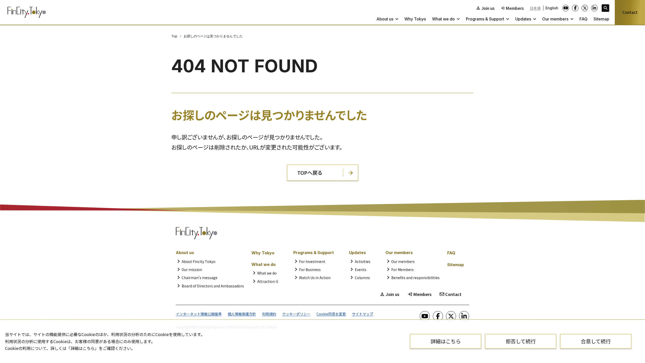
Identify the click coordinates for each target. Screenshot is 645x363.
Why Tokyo (415, 18)
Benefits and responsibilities (415, 277)
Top (174, 36)
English (551, 8)
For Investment (312, 261)
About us (384, 18)
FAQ (583, 18)
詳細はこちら (446, 341)
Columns (362, 277)
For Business (310, 269)
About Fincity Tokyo (198, 261)
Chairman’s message (199, 277)
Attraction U (267, 281)
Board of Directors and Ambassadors (213, 285)
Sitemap (601, 18)
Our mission (192, 269)
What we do (443, 18)
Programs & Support (485, 18)
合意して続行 (596, 341)
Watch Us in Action (315, 277)
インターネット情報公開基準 (199, 313)
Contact (629, 12)
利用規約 (269, 313)
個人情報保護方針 (242, 313)
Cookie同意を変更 (331, 313)
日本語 (535, 8)
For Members (402, 269)
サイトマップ (362, 313)
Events (360, 269)
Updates (523, 18)
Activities (362, 261)
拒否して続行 (521, 341)
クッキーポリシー (296, 313)
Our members (555, 18)
